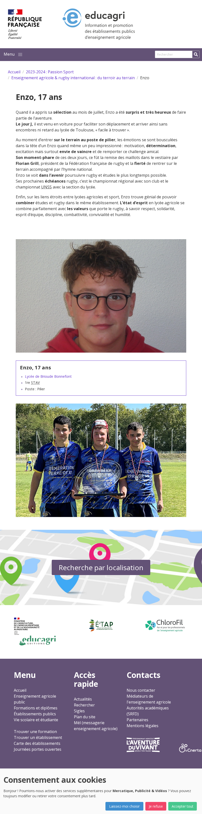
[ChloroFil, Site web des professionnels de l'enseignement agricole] (165, 626)
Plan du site (84, 717)
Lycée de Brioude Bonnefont (48, 376)
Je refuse (156, 806)
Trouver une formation (35, 731)
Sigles (79, 711)
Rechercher (84, 705)
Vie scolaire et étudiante (36, 719)
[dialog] (101, 791)
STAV (35, 382)
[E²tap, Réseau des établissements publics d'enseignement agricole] (101, 625)
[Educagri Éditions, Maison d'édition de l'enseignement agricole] (37, 640)
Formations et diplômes (35, 708)
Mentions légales (142, 725)
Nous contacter (141, 690)
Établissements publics (35, 714)
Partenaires (137, 719)
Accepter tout (182, 806)
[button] (20, 54)
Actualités (83, 699)
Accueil (20, 690)
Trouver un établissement (38, 737)
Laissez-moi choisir (124, 806)
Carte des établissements (37, 743)
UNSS (46, 187)
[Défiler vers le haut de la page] (192, 804)
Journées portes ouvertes (37, 749)
